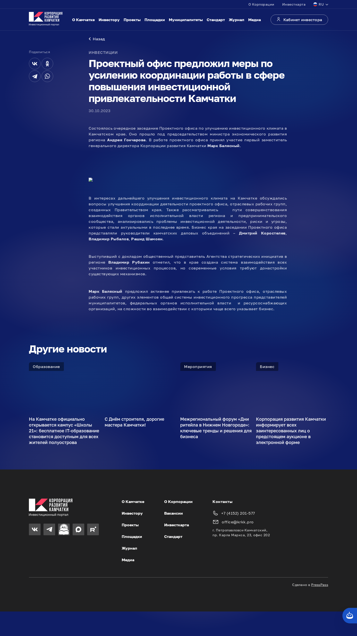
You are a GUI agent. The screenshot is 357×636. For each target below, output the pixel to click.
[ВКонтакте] (35, 63)
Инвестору (109, 19)
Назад (99, 38)
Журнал (236, 19)
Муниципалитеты (186, 19)
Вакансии (173, 513)
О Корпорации (261, 4)
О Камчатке (83, 19)
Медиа (254, 19)
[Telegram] (35, 76)
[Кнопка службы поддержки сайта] (349, 615)
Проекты (132, 19)
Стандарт (216, 19)
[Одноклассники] (47, 63)
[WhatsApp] (47, 76)
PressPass (319, 585)
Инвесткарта (294, 4)
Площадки (154, 19)
